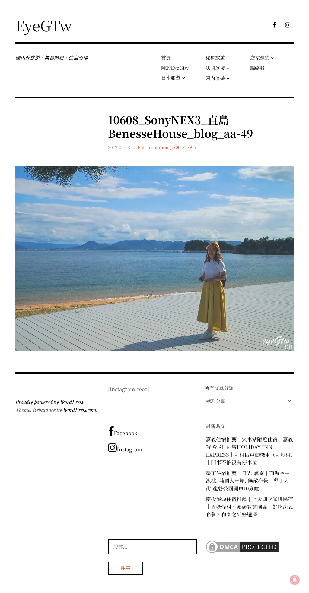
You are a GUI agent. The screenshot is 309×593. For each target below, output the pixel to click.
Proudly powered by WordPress (49, 402)
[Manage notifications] (295, 580)
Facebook (125, 433)
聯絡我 (257, 68)
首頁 (166, 57)
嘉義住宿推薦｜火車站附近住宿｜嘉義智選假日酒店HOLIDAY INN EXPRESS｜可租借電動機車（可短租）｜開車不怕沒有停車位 (249, 450)
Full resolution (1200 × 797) (167, 147)
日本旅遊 (170, 77)
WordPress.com (79, 410)
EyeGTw (43, 25)
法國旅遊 (215, 68)
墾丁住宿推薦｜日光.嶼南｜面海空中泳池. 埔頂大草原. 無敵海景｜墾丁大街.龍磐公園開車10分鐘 (248, 480)
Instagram (129, 449)
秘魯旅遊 (215, 57)
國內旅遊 (215, 78)
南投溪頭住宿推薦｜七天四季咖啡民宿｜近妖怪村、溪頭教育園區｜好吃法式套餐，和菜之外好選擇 (249, 506)
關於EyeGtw (175, 67)
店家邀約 (259, 57)
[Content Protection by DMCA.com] (242, 552)
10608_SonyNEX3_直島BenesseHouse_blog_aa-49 (180, 126)
